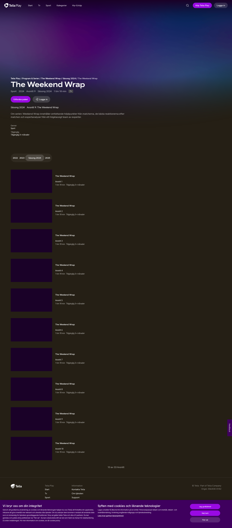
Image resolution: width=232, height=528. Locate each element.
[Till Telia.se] (16, 486)
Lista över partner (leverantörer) (111, 516)
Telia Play (15, 78)
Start (47, 489)
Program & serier (30, 78)
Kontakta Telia (78, 489)
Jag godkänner (205, 506)
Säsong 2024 (69, 78)
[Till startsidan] (12, 5)
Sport (47, 497)
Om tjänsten (77, 493)
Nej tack (205, 513)
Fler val (205, 520)
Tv (46, 493)
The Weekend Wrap (51, 78)
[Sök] (187, 5)
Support (75, 497)
